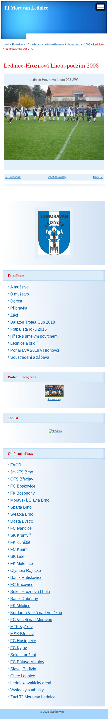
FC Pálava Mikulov (27, 662)
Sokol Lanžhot (23, 655)
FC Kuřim (18, 549)
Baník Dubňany (24, 598)
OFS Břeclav (21, 479)
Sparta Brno (21, 507)
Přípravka (18, 308)
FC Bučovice (21, 584)
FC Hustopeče (23, 641)
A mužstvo (34, 44)
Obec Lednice (22, 676)
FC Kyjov (18, 648)
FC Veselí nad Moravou (31, 620)
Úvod (6, 44)
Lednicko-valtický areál (30, 683)
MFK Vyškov (21, 627)
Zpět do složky (57, 176)
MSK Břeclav (22, 634)
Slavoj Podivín (23, 669)
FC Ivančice (21, 528)
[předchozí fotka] (12, 122)
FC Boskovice (22, 486)
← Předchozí (13, 176)
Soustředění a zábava (29, 357)
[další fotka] (96, 122)
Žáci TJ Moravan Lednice (33, 697)
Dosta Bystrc (21, 521)
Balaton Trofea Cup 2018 (32, 322)
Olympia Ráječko (25, 570)
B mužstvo (19, 294)
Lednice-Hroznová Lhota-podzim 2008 (66, 44)
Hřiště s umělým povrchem (34, 336)
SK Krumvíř (20, 535)
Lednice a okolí (23, 343)
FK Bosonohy (22, 493)
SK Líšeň (18, 556)
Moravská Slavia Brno (29, 500)
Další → (98, 176)
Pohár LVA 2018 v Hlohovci (34, 350)
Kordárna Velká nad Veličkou (36, 613)
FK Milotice (20, 606)
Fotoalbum (18, 44)
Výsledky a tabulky (27, 690)
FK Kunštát (20, 542)
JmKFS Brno (21, 472)
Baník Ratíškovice (26, 577)
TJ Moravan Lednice (26, 7)
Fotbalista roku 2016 (28, 329)
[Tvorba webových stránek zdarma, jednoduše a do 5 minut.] (66, 712)
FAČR (15, 465)
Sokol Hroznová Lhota (30, 591)
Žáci (14, 315)
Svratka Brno (21, 514)
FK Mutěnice (21, 563)
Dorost (16, 301)
